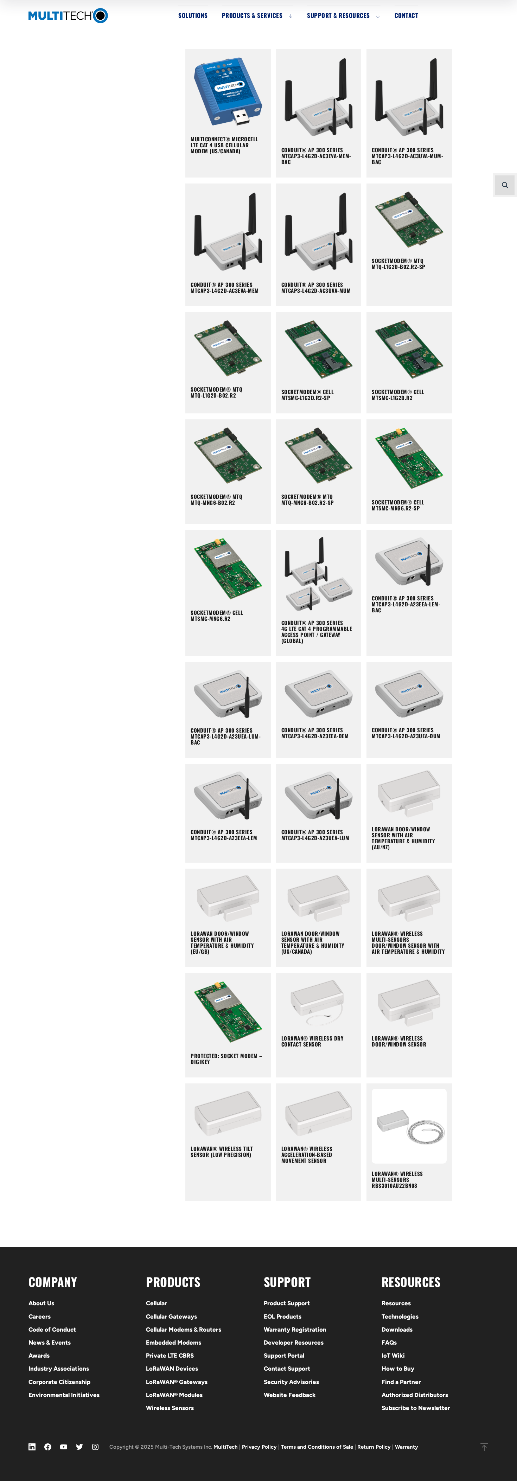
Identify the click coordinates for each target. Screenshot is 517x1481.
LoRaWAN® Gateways (177, 1381)
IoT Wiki (393, 1355)
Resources (396, 1303)
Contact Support (287, 1368)
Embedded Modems (173, 1342)
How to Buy (398, 1368)
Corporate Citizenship (59, 1381)
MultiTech (225, 1447)
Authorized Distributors (415, 1394)
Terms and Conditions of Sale (317, 1447)
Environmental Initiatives (64, 1394)
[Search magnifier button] (505, 185)
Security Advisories (291, 1381)
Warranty (406, 1447)
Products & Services (252, 15)
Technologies (400, 1316)
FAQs (389, 1342)
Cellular (156, 1303)
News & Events (49, 1342)
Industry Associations (58, 1368)
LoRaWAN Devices (172, 1368)
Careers (39, 1316)
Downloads (397, 1329)
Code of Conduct (52, 1329)
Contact (407, 15)
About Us (41, 1303)
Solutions (193, 15)
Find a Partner (401, 1381)
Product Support (287, 1303)
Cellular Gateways (171, 1316)
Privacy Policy (259, 1447)
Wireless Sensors (170, 1407)
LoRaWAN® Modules (174, 1394)
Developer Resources (294, 1342)
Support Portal (284, 1355)
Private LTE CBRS (170, 1355)
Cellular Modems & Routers (183, 1329)
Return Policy (374, 1447)
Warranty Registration (295, 1329)
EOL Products (282, 1316)
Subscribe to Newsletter (416, 1407)
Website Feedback (290, 1394)
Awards (39, 1355)
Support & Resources (338, 15)
